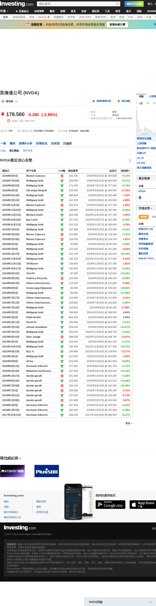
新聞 (62, 11)
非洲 (148, 17)
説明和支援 (42, 512)
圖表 (52, 11)
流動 (139, 11)
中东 (130, 17)
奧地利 (115, 115)
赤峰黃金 (143, 238)
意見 (73, 11)
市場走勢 (144, 208)
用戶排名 (28, 150)
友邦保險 (143, 248)
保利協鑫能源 (146, 243)
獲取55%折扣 (134, 3)
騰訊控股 (143, 253)
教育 (118, 11)
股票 (5, 17)
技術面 (55, 143)
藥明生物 (143, 234)
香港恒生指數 (144, 138)
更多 (128, 423)
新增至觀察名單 (104, 101)
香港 (31, 17)
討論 (3, 150)
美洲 (112, 17)
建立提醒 (126, 101)
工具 (107, 11)
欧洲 (121, 17)
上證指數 (142, 143)
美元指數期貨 (144, 167)
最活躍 (144, 217)
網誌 (6, 501)
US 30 (140, 158)
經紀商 (95, 11)
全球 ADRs (85, 17)
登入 (150, 3)
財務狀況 (42, 143)
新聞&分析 (25, 143)
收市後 (71, 17)
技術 (83, 11)
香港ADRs (100, 17)
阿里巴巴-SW (146, 229)
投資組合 (23, 11)
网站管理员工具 (12, 517)
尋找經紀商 (9, 458)
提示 (128, 11)
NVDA (142, 191)
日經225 (141, 153)
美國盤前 (59, 17)
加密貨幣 (39, 11)
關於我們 (41, 501)
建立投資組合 (11, 512)
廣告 (38, 506)
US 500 (141, 163)
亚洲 (139, 17)
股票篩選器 (19, 17)
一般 (3, 143)
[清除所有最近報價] (140, 196)
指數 (141, 96)
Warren (42, 17)
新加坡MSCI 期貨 (146, 148)
